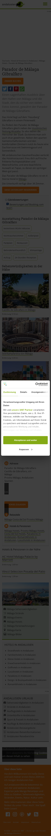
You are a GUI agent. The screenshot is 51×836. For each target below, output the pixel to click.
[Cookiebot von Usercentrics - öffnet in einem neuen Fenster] (36, 384)
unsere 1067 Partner (22, 410)
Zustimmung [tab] (9, 392)
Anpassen (24, 449)
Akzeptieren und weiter (25, 440)
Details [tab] (23, 392)
